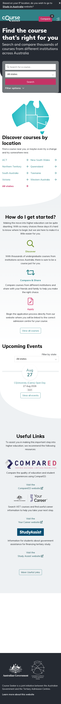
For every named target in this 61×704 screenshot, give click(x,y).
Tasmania (35, 173)
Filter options (13, 88)
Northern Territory (11, 166)
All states (8, 186)
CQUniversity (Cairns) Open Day (30, 383)
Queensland (36, 166)
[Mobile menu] (58, 19)
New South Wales (40, 159)
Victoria (6, 179)
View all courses (30, 330)
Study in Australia (13, 6)
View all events (30, 395)
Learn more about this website (18, 694)
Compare (45, 19)
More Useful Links (30, 572)
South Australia (10, 173)
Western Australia (40, 179)
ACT (4, 159)
